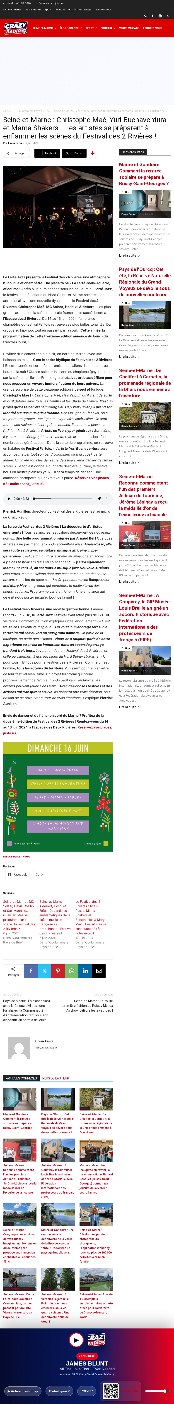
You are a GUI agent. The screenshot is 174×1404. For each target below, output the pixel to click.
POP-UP (87, 1391)
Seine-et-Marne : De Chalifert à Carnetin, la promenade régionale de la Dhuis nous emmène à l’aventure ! (96, 1123)
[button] (145, 15)
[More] (92, 153)
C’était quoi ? (59, 1391)
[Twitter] (167, 16)
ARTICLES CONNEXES (21, 1078)
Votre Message (82, 9)
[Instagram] (160, 16)
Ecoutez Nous (103, 9)
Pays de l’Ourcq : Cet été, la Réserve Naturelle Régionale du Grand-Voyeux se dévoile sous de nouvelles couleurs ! (57, 1123)
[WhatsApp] (71, 971)
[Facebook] (152, 16)
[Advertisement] (87, 71)
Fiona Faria (15, 143)
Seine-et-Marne (12, 9)
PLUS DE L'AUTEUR (55, 1078)
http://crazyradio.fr (46, 1047)
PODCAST (61, 9)
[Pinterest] (58, 971)
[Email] (99, 971)
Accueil (7, 111)
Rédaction (127, 325)
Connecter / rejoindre (51, 3)
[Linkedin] (85, 971)
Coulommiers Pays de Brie (33, 111)
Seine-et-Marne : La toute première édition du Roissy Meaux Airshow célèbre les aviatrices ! (88, 1005)
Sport (48, 9)
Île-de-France (33, 9)
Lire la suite (127, 255)
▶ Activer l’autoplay (23, 1391)
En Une (8, 1108)
